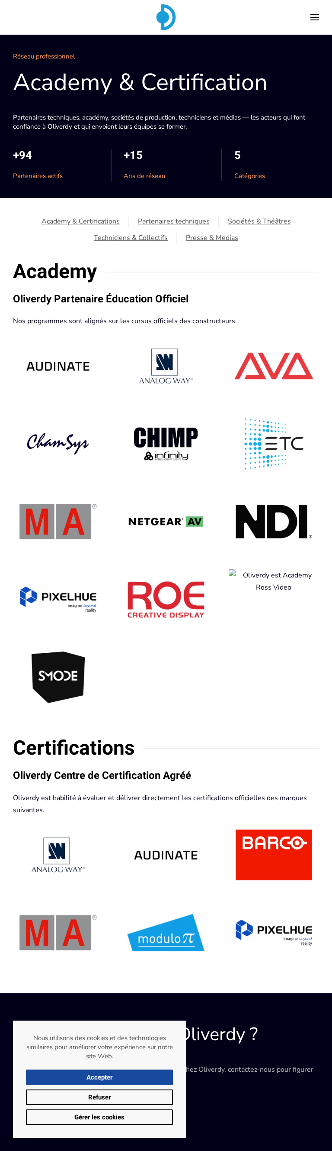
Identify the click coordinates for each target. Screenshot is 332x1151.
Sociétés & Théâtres (259, 221)
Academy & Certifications (81, 221)
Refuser (99, 1097)
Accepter (99, 1077)
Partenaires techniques (174, 221)
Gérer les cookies (99, 1117)
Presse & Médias (212, 238)
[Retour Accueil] (166, 17)
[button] (314, 17)
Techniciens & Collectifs (131, 238)
